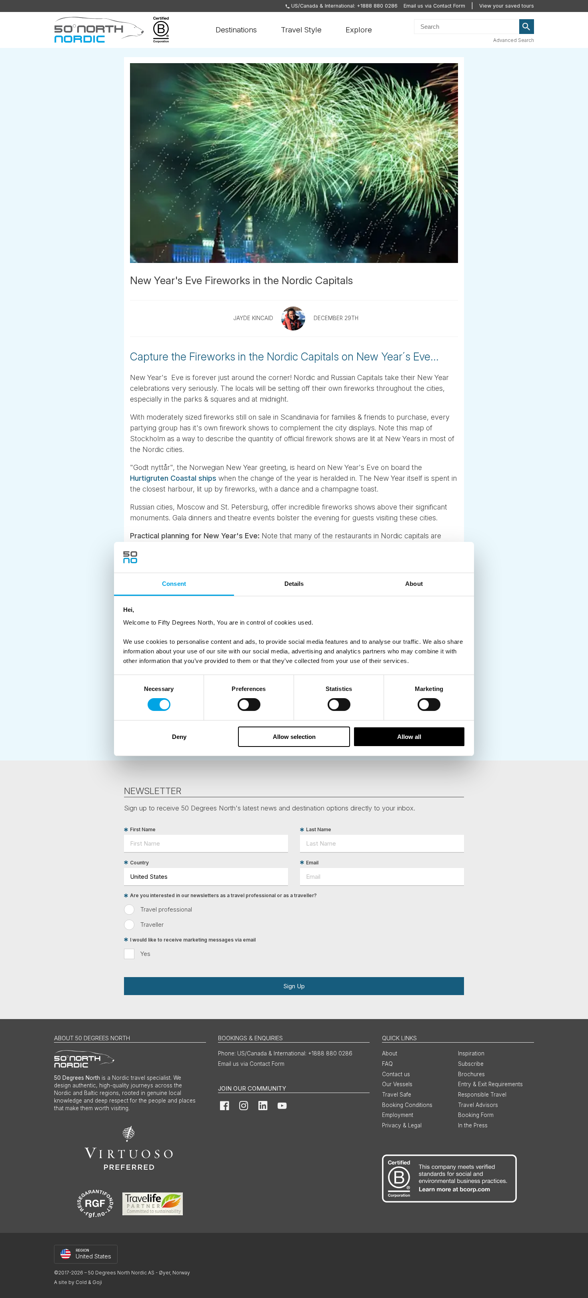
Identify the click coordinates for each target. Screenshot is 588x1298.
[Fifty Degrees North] (99, 30)
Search (526, 26)
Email (312, 863)
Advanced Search (513, 40)
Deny (179, 736)
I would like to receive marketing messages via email (193, 940)
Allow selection (294, 736)
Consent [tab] (174, 583)
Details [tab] (294, 583)
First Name (143, 830)
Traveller (152, 924)
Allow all (409, 736)
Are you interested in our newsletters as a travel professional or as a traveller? (223, 896)
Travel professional (166, 909)
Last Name (318, 830)
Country (139, 863)
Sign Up (294, 986)
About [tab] (414, 583)
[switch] (249, 704)
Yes (145, 954)
